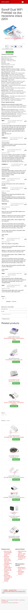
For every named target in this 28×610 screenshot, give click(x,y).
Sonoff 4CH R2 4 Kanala (14, 381)
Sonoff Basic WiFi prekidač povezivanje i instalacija (8, 572)
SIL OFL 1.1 (16, 602)
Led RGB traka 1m (14, 457)
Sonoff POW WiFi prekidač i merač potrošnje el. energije (14, 339)
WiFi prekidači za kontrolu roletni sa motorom (22, 569)
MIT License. (6, 601)
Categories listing (12, 590)
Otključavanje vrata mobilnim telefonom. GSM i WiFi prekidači (22, 553)
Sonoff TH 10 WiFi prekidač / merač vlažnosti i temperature (14, 403)
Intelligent (6, 590)
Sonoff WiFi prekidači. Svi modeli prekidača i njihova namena (8, 566)
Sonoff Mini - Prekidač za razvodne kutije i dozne (14, 497)
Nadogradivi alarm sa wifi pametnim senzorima (22, 558)
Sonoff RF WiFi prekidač (14, 537)
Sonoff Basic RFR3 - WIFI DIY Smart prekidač (14, 437)
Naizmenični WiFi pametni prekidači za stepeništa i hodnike (8, 553)
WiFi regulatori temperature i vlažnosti (21, 573)
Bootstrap (3, 600)
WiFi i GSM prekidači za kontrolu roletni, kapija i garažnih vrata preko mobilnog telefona (8, 560)
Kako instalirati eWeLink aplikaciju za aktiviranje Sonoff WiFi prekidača (8, 578)
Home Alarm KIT (14, 517)
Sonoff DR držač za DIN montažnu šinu (14, 359)
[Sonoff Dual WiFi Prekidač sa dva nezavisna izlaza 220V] (14, 32)
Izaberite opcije (14, 406)
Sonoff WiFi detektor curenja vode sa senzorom (14, 477)
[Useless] (26, 121)
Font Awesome (4, 602)
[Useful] (24, 121)
